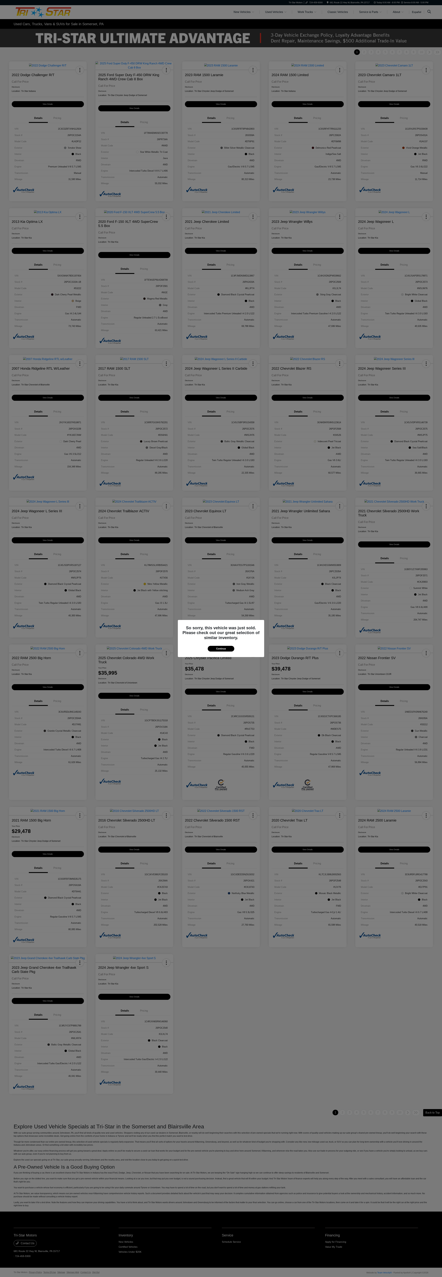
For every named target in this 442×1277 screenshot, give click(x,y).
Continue (221, 648)
